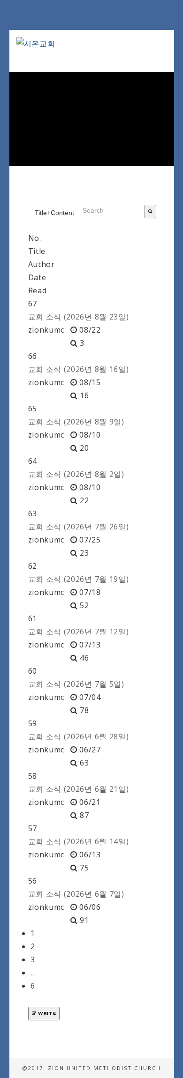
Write (46, 1013)
